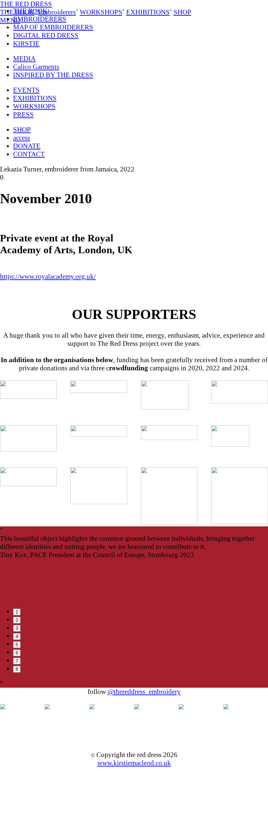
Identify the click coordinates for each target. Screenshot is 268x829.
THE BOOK (30, 11)
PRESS (23, 114)
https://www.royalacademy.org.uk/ (48, 276)
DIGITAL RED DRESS (45, 35)
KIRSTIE (26, 43)
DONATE (27, 146)
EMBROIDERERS (39, 19)
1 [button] (17, 611)
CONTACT (29, 154)
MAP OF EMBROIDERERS (53, 27)
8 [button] (17, 669)
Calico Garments (36, 67)
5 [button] (17, 644)
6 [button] (17, 652)
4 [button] (17, 636)
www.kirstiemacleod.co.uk (134, 763)
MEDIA (24, 58)
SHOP (22, 129)
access (21, 138)
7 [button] (17, 661)
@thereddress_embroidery (144, 692)
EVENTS (26, 90)
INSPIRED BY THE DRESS (53, 75)
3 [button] (17, 628)
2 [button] (17, 620)
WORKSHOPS (34, 106)
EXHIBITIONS (35, 98)
